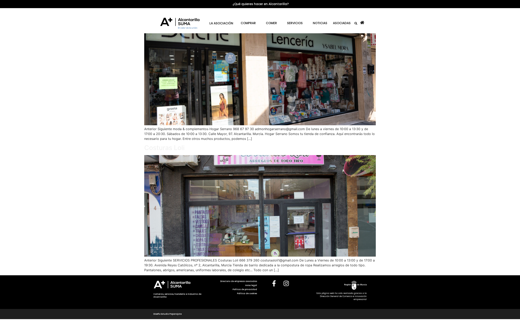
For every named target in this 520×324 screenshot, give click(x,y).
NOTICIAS (320, 23)
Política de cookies (247, 293)
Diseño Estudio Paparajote (167, 313)
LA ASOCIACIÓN (221, 23)
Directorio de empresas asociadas (238, 281)
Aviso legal (251, 285)
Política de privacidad (245, 289)
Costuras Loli (164, 148)
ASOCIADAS (342, 23)
